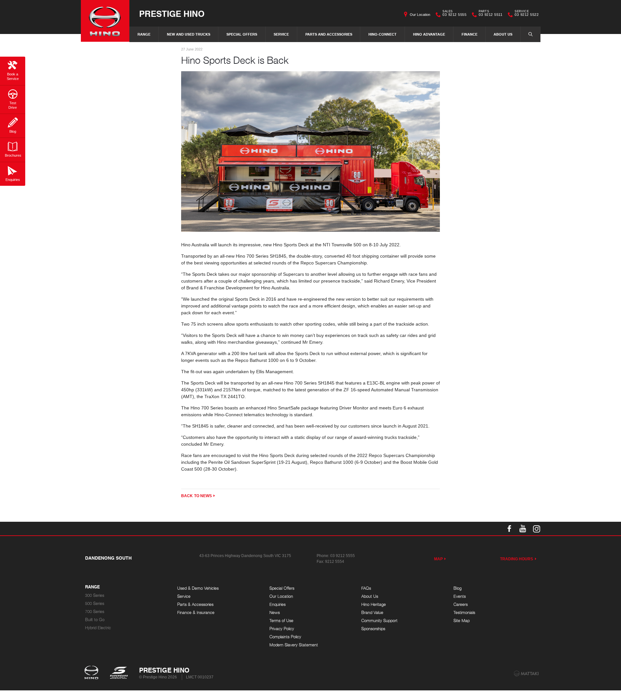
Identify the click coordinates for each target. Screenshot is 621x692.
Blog (457, 588)
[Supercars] (118, 673)
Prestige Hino (171, 13)
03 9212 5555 (454, 14)
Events (459, 596)
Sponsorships (373, 628)
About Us (503, 34)
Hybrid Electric (98, 627)
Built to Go (94, 619)
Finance (469, 34)
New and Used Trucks (188, 34)
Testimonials (464, 612)
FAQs (366, 588)
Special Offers (241, 34)
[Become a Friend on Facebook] (509, 528)
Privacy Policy (281, 628)
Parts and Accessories (328, 34)
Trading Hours (516, 559)
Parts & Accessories (195, 604)
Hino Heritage (373, 604)
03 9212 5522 (527, 14)
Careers (460, 604)
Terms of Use (281, 620)
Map (438, 559)
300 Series (94, 595)
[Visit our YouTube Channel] (523, 528)
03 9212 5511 (490, 14)
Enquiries (277, 604)
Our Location (420, 15)
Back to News (196, 496)
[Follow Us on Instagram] (536, 528)
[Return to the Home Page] (92, 673)
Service (281, 34)
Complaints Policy (285, 636)
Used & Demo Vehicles (198, 588)
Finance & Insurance (195, 612)
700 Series (94, 611)
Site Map (461, 620)
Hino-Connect (382, 34)
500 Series (94, 603)
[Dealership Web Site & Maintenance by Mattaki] (526, 673)
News (274, 612)
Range (143, 34)
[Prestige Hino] (105, 21)
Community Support (379, 620)
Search (530, 34)
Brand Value (372, 612)
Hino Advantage (429, 34)
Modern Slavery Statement (293, 644)
